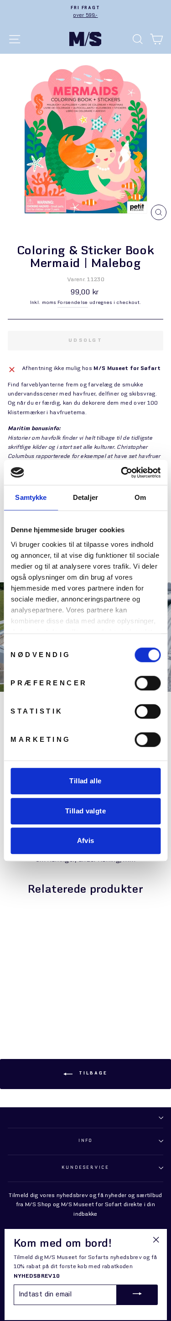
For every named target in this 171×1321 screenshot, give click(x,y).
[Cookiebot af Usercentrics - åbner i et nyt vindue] (122, 472)
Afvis (85, 840)
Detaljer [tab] (85, 497)
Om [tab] (140, 497)
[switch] (148, 683)
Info (85, 1141)
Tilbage (92, 1073)
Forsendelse (72, 302)
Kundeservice (85, 1168)
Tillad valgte (85, 811)
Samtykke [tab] (31, 497)
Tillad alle (85, 781)
